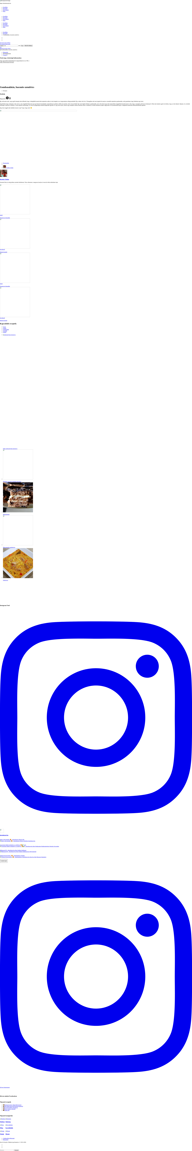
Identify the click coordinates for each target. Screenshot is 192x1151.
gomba (4, 328)
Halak (2, 1134)
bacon (4, 326)
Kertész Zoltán (9, 167)
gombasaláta (6, 329)
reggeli (4, 332)
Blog (4, 11)
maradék (5, 331)
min (19, 45)
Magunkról (5, 1139)
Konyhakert (6, 10)
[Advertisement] (45, 73)
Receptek (5, 8)
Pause (2, 45)
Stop (22, 45)
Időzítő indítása (28, 45)
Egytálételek (9, 1128)
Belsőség (8, 1122)
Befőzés (2, 1122)
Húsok (8, 1134)
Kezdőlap (5, 7)
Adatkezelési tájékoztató (8, 1138)
